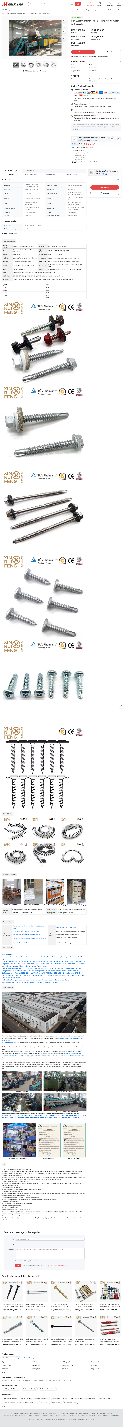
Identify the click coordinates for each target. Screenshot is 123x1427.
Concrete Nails (6, 1365)
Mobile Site (103, 1413)
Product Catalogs (29, 1358)
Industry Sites (73, 1413)
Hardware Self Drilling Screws (12, 1403)
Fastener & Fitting (32, 13)
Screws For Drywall (30, 1403)
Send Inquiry (83, 52)
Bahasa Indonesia (114, 1415)
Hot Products (14, 1413)
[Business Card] (118, 179)
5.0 (97, 174)
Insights (110, 1413)
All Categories (9, 10)
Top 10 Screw (44, 1403)
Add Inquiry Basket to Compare (35, 71)
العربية (71, 1415)
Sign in (119, 5)
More (3, 1406)
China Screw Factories (10, 1398)
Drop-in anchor (95, 1369)
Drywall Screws (6, 1362)
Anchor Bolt (65, 1369)
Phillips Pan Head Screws (47, 1389)
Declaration (81, 1419)
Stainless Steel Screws (41, 1398)
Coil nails (94, 1365)
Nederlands (65, 1415)
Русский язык (44, 1415)
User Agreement (72, 1419)
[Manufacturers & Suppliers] (12, 4)
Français (36, 1415)
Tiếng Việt (105, 1415)
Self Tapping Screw (67, 1365)
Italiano (52, 1415)
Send (18, 1265)
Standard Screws (26, 1398)
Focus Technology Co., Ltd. (49, 1419)
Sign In (74, 162)
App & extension (98, 10)
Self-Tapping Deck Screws (11, 1389)
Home (3, 13)
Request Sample (103, 56)
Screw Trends (56, 1403)
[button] (80, 174)
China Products (24, 1413)
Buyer (79, 10)
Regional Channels (84, 1413)
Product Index (94, 1413)
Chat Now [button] (110, 52)
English (17, 1415)
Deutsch (58, 1415)
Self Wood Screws (104, 1398)
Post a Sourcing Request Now (57, 1265)
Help (87, 10)
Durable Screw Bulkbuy (71, 1403)
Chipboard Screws (96, 1362)
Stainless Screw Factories (59, 1398)
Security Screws (90, 1398)
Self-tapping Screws (44, 13)
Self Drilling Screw (37, 1362)
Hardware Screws (76, 1398)
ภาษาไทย (92, 1415)
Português (29, 1415)
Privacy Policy (90, 1419)
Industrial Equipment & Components (16, 13)
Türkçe (99, 1415)
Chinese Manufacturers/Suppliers (38, 1413)
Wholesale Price (64, 1413)
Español (23, 1415)
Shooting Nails (36, 1369)
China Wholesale (53, 1413)
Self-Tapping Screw (67, 1362)
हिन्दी (87, 1415)
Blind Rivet (5, 1369)
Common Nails (36, 1365)
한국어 (77, 1415)
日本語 (82, 1415)
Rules (119, 10)
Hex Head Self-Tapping (29, 1389)
